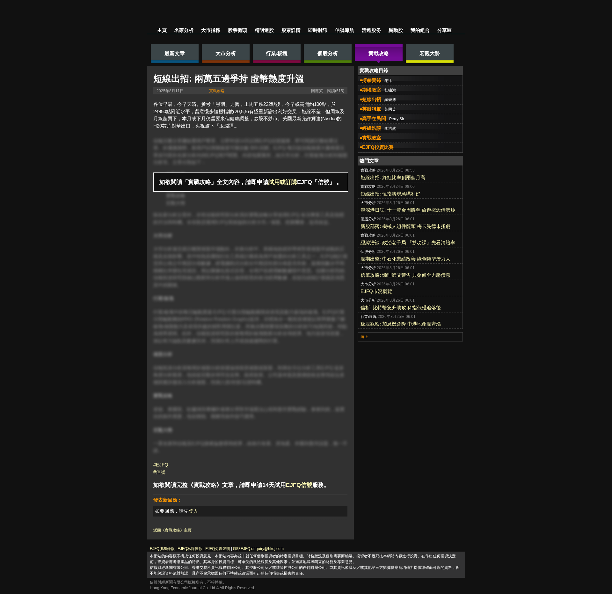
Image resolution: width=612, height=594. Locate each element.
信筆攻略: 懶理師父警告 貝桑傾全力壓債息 (405, 275)
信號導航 (344, 30)
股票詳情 (291, 30)
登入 (193, 511)
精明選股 (264, 30)
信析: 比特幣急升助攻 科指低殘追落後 (401, 307)
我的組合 (420, 30)
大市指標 (210, 30)
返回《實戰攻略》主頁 (172, 530)
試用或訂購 (282, 182)
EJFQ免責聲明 (217, 548)
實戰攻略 (216, 91)
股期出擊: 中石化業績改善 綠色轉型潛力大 (405, 258)
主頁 (162, 30)
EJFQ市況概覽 (376, 291)
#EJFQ (160, 464)
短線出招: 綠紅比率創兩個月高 (393, 177)
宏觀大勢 (175, 203)
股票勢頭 (237, 30)
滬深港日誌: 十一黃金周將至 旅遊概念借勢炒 (408, 210)
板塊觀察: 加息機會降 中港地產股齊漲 (401, 323)
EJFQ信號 (299, 485)
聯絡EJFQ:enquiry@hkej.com (258, 548)
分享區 (444, 30)
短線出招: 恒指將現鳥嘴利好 (390, 193)
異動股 (396, 30)
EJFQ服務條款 (162, 548)
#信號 (159, 472)
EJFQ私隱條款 (190, 548)
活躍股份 (371, 30)
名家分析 (183, 30)
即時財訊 (317, 30)
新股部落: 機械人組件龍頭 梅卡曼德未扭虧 (405, 226)
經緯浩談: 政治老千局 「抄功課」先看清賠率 (408, 242)
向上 (364, 336)
